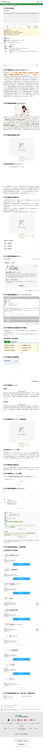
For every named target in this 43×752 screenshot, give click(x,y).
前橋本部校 (6, 654)
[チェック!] (37, 604)
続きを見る (21, 352)
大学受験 (21, 720)
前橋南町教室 (6, 613)
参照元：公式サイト (36, 307)
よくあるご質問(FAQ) (21, 729)
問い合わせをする (7, 542)
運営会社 (30, 728)
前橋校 (5, 559)
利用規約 (5, 728)
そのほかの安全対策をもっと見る (21, 536)
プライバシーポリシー (12, 728)
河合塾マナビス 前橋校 (8, 602)
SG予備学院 (11, 45)
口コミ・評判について (36, 259)
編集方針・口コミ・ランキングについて (23, 723)
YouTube (33, 720)
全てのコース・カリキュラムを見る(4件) (32, 323)
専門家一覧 (38, 723)
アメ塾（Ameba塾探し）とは (10, 723)
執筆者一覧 (33, 723)
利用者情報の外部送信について (22, 728)
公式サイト (21, 564)
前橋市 (7, 5)
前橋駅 (10, 5)
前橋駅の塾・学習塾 (8, 696)
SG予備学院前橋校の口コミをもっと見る (32, 290)
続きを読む (21, 285)
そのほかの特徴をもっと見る (21, 529)
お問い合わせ (35, 728)
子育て (27, 720)
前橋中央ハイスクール (7, 628)
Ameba (17, 740)
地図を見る (6, 562)
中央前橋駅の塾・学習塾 (28, 696)
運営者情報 (21, 725)
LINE (15, 720)
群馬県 (5, 5)
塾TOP (2, 5)
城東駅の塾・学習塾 (8, 698)
